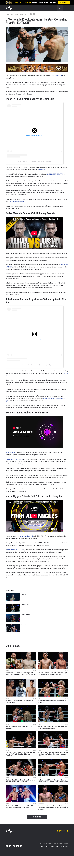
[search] (60, 8)
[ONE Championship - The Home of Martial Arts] (10, 8)
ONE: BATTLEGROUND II (15, 459)
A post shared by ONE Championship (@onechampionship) (35, 161)
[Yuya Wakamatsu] (13, 628)
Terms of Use (64, 846)
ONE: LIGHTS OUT (56, 76)
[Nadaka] (13, 597)
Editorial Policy (55, 846)
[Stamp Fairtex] (13, 618)
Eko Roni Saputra (11, 452)
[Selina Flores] (13, 608)
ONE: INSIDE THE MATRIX (55, 174)
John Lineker (10, 371)
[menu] (65, 8)
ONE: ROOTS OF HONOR (15, 550)
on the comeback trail (26, 536)
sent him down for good (16, 202)
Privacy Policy (45, 846)
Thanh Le (42, 169)
